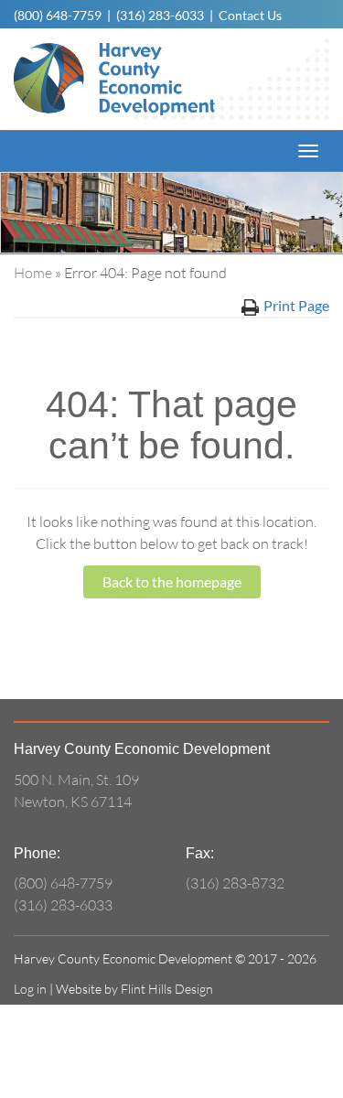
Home (33, 273)
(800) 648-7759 (58, 15)
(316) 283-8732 (235, 883)
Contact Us (250, 15)
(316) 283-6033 (160, 15)
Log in (30, 988)
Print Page (296, 305)
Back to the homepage (171, 581)
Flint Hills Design (167, 988)
